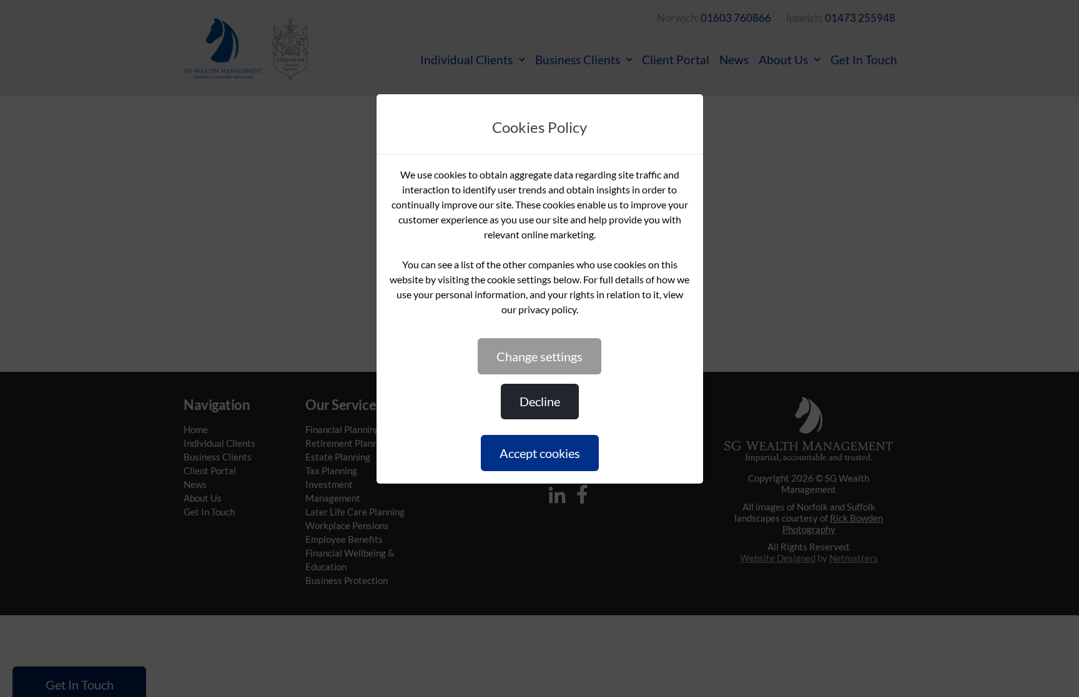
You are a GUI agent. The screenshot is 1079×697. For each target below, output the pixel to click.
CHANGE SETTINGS (539, 356)
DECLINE (540, 401)
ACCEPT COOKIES (540, 453)
